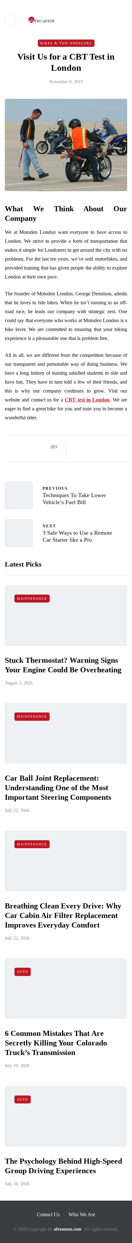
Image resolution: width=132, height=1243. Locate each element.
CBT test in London (87, 399)
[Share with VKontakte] (116, 447)
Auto (22, 971)
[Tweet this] (84, 447)
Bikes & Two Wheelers (66, 43)
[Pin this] (108, 447)
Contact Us (48, 1214)
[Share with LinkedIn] (100, 447)
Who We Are (82, 1214)
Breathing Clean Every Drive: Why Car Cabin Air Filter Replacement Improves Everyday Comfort (63, 915)
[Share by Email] (76, 455)
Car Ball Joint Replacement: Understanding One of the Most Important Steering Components (58, 787)
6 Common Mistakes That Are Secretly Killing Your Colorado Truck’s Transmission (56, 1043)
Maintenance (32, 598)
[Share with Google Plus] (92, 447)
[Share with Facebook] (76, 447)
